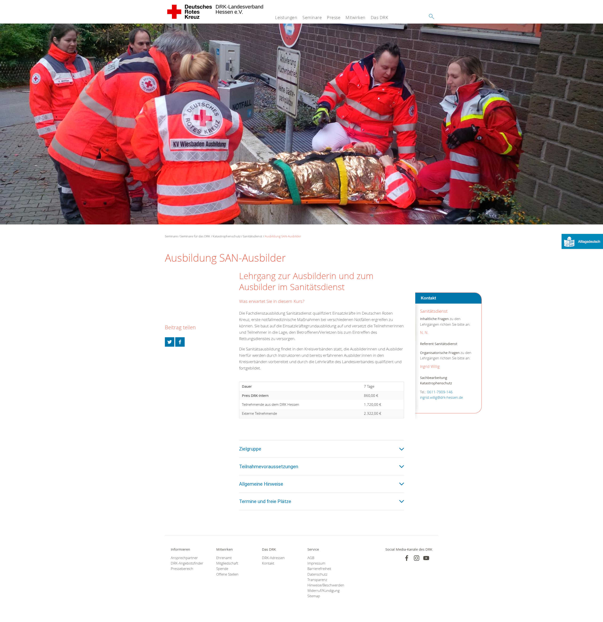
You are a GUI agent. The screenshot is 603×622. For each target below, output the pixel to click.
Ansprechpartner (184, 558)
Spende (222, 568)
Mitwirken (356, 17)
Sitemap (313, 596)
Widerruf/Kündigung (323, 590)
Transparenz (317, 579)
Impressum (316, 563)
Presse (333, 17)
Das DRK (379, 17)
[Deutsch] (582, 241)
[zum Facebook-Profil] (407, 558)
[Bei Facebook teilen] (180, 342)
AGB (310, 558)
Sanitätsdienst (252, 236)
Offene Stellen (227, 574)
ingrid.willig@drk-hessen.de (441, 397)
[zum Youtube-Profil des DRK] (426, 558)
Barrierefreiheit (319, 568)
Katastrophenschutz (226, 236)
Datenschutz (317, 574)
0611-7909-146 (440, 392)
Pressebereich (182, 568)
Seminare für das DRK (195, 236)
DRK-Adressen (273, 558)
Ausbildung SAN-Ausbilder (283, 236)
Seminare (312, 17)
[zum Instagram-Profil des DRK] (417, 558)
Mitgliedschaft (227, 563)
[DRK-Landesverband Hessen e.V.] (190, 12)
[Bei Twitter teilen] (169, 342)
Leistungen (286, 17)
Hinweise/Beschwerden (324, 585)
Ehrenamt (224, 558)
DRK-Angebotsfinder (187, 563)
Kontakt (268, 563)
